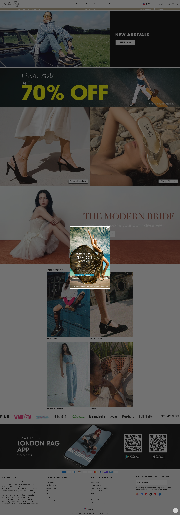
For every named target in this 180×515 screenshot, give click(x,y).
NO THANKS (89, 275)
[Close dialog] (108, 228)
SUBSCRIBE (79, 275)
